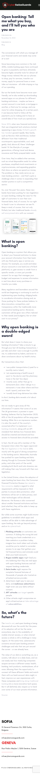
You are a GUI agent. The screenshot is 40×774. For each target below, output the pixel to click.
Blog (3, 45)
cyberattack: (15, 526)
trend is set (10, 623)
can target (22, 592)
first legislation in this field (15, 449)
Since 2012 (6, 124)
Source (4, 695)
